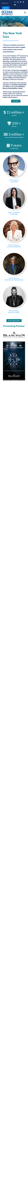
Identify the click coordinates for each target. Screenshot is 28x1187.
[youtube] (15, 4)
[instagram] (17, 2)
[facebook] (15, 2)
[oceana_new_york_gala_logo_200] (7, 12)
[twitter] (20, 2)
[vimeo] (23, 2)
